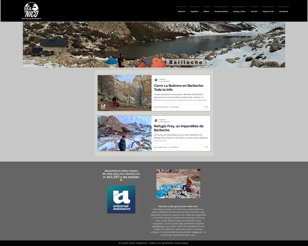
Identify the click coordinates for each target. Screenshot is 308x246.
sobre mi (197, 232)
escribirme (157, 226)
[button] (194, 10)
